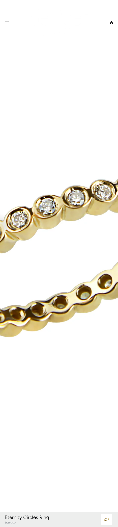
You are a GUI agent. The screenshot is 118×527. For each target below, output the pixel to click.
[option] (106, 519)
